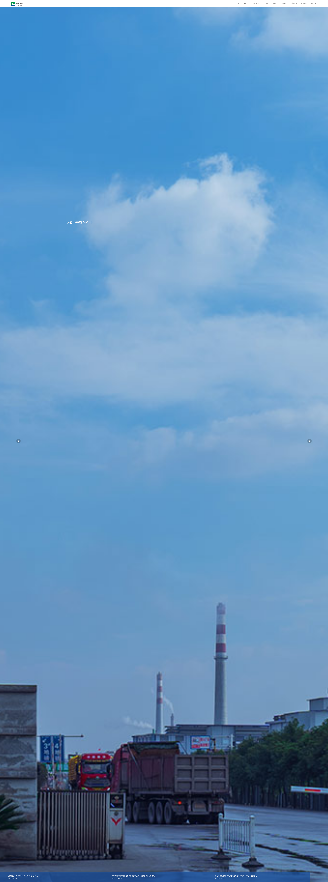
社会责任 (294, 3)
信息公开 (275, 3)
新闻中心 (246, 3)
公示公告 (284, 3)
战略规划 (256, 3)
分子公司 (265, 3)
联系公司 (313, 3)
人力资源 (304, 3)
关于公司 (237, 3)
